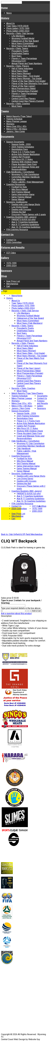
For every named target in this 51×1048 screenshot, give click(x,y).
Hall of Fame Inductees (22, 68)
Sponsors (6, 270)
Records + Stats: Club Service (19, 33)
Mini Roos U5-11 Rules (22, 159)
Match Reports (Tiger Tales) (19, 116)
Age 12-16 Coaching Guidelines (26, 227)
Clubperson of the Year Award (25, 41)
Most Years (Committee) (23, 43)
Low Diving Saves (20, 207)
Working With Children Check (25, 162)
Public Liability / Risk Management (27, 182)
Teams (5, 111)
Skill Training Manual (21, 192)
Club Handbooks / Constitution (20, 172)
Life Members (18, 36)
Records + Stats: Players (17, 66)
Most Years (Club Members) (24, 46)
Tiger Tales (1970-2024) (17, 26)
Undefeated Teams (20, 53)
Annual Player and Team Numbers (27, 63)
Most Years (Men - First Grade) (26, 76)
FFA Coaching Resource (17, 229)
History (5, 18)
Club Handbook (18, 179)
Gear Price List (13, 281)
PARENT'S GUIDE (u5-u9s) (24, 219)
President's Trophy (20, 51)
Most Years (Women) (21, 73)
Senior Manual (18, 199)
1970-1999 (11, 263)
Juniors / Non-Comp (15, 131)
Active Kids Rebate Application (26, 154)
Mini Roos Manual (20, 189)
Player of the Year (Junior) (23, 86)
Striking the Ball (19, 212)
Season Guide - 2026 (21, 144)
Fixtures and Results (12, 247)
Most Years (17, 106)
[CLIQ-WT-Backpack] (24, 595)
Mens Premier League (16, 121)
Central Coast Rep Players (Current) (28, 101)
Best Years (16, 56)
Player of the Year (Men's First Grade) (29, 81)
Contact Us (7, 234)
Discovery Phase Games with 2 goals (29, 214)
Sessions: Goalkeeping (16, 202)
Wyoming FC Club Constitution (25, 174)
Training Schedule (14, 119)
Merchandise (12, 284)
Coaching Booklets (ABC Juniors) (21, 217)
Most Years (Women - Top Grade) (27, 78)
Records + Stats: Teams (17, 48)
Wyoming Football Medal (23, 38)
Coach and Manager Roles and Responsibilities (25, 168)
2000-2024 (11, 265)
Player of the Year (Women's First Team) (30, 83)
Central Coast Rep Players (24, 98)
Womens (10, 124)
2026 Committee (14, 242)
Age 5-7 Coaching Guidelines (25, 222)
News (9, 13)
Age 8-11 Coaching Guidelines (25, 224)
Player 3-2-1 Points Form (23, 152)
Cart (8, 286)
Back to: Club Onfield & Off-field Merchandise (21, 534)
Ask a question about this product (16, 613)
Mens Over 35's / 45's (16, 126)
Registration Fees (20, 149)
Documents (7, 136)
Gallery (5, 257)
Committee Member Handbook (26, 177)
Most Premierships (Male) (24, 88)
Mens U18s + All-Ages (16, 129)
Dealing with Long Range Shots (26, 204)
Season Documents (15, 142)
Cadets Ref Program (21, 157)
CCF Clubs (11, 253)
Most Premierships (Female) (25, 91)
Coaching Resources (15, 184)
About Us (10, 23)
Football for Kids (19, 187)
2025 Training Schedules (23, 147)
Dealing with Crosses (21, 209)
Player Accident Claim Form (24, 164)
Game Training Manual (21, 197)
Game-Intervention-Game (23, 194)
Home (4, 7)
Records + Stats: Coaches (18, 103)
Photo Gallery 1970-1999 (17, 28)
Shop (4, 276)
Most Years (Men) (20, 71)
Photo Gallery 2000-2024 (17, 31)
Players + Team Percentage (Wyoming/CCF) (24, 59)
